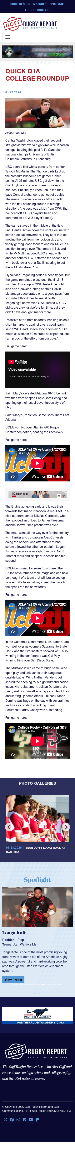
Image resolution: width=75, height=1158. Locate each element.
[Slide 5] (37, 984)
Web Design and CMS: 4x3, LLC (51, 1111)
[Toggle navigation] (7, 37)
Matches (40, 4)
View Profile (13, 980)
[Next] (66, 827)
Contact (43, 10)
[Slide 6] (43, 984)
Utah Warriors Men (25, 944)
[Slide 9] (59, 984)
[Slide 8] (54, 984)
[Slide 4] (32, 984)
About (29, 10)
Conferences (20, 4)
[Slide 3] (26, 984)
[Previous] (9, 827)
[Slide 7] (48, 984)
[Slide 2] (21, 984)
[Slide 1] (15, 984)
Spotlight (57, 4)
